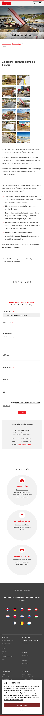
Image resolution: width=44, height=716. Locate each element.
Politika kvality (6, 677)
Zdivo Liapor (16, 494)
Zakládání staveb (19, 492)
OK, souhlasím (22, 705)
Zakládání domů (6, 643)
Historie (4, 674)
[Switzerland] (36, 610)
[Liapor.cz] (6, 3)
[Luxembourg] (29, 623)
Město (5, 380)
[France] (15, 623)
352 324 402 (24, 439)
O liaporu (25, 652)
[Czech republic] (22, 610)
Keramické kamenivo (8, 640)
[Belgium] (22, 623)
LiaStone (27, 492)
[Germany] (15, 610)
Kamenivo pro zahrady (22, 525)
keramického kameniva (30, 169)
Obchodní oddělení (27, 679)
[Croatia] (22, 617)
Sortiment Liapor (16, 44)
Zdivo (3, 648)
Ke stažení (25, 666)
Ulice (5, 392)
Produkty (5, 638)
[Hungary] (36, 617)
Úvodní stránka (6, 44)
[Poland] (15, 617)
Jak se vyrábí (25, 655)
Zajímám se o (8, 312)
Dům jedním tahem (22, 497)
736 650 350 (24, 442)
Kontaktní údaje (26, 674)
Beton (30, 494)
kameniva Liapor (16, 261)
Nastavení (22, 710)
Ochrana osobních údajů (30, 640)
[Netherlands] (8, 617)
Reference (25, 663)
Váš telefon (7, 367)
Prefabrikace (19, 564)
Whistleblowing (26, 643)
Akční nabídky (26, 658)
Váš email (6, 355)
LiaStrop (24, 494)
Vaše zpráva (7, 333)
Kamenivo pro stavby (22, 490)
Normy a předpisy (7, 679)
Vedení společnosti (27, 677)
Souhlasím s (21, 404)
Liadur (26, 564)
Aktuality (24, 660)
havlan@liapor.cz (24, 445)
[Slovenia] (29, 617)
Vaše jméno (7, 323)
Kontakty (25, 671)
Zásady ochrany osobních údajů (13, 699)
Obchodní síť (26, 638)
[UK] (8, 610)
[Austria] (29, 610)
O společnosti (6, 671)
